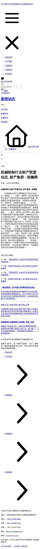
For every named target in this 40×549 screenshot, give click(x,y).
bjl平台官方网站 (6, 546)
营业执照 (17, 546)
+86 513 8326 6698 (14, 519)
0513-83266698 (6, 81)
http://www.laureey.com (14, 531)
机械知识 (4, 118)
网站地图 (24, 546)
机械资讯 (4, 113)
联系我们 (4, 122)
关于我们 (4, 109)
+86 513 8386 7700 (14, 523)
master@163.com (12, 535)
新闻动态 (8, 99)
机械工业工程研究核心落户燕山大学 (15, 305)
